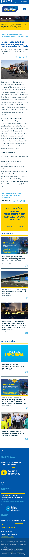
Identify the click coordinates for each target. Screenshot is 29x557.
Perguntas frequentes (8, 527)
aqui (13, 467)
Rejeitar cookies (13, 553)
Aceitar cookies (21, 553)
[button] (24, 9)
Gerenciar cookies (5, 553)
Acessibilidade (24, 1)
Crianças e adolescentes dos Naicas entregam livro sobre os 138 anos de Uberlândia (13, 433)
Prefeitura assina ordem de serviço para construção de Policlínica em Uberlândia (14, 291)
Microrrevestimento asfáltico (12, 35)
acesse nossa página (7, 537)
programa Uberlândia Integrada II (13, 87)
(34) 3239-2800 (8, 465)
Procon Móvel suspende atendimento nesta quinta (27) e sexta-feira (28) (14, 214)
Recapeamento (6, 36)
